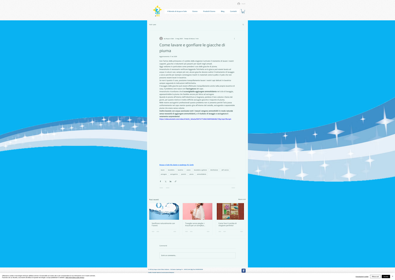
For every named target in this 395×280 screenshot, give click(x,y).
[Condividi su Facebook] (160, 181)
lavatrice (180, 170)
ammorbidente (201, 174)
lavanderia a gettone (200, 170)
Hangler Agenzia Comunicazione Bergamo (163, 272)
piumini (183, 174)
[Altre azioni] (234, 38)
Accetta (385, 276)
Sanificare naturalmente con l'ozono (163, 224)
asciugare (164, 174)
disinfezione (214, 170)
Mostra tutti (242, 199)
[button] (177, 11)
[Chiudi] (392, 276)
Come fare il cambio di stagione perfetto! (227, 224)
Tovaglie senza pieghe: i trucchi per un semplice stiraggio (195, 224)
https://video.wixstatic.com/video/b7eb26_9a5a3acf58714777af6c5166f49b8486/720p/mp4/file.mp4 (195, 119)
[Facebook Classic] (244, 271)
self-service (225, 170)
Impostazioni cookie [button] (362, 276)
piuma (191, 174)
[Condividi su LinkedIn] (170, 181)
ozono (189, 170)
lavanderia (171, 170)
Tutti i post (152, 24)
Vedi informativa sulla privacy (74, 277)
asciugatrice (174, 174)
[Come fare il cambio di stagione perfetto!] (231, 211)
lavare (162, 170)
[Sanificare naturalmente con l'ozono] (164, 211)
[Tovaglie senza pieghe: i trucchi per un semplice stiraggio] (197, 211)
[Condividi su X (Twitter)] (165, 181)
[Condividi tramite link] (176, 181)
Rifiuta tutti (375, 276)
